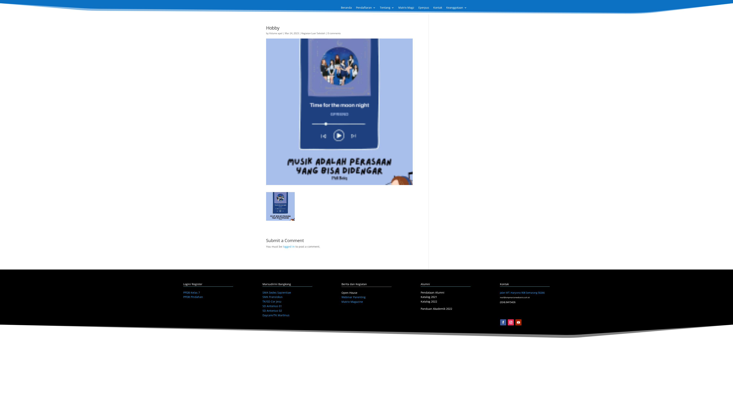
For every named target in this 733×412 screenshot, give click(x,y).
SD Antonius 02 (272, 310)
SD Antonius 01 (272, 306)
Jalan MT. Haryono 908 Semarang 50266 (522, 292)
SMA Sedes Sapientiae (276, 292)
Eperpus (423, 7)
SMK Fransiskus (272, 297)
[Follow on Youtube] (518, 322)
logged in (289, 246)
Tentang (385, 7)
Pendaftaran (364, 7)
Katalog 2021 (429, 297)
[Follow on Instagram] (511, 322)
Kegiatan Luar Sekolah (313, 33)
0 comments (334, 33)
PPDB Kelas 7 (191, 292)
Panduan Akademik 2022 (436, 309)
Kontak (437, 7)
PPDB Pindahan (193, 297)
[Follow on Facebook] (503, 322)
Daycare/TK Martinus (275, 315)
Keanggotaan (454, 7)
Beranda (346, 7)
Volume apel (275, 33)
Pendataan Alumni (432, 292)
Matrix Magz (406, 7)
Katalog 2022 (429, 301)
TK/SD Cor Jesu (271, 301)
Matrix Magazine (352, 301)
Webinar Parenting (353, 297)
